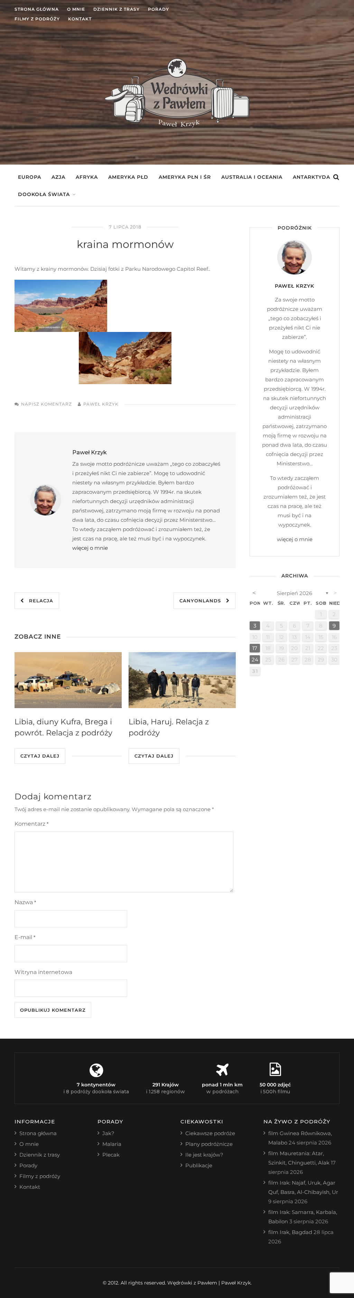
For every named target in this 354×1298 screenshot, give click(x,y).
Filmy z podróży (37, 18)
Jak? (108, 1133)
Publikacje (198, 1165)
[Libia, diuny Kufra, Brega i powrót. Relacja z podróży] (68, 680)
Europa (29, 177)
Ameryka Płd (128, 177)
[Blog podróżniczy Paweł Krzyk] (177, 125)
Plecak (111, 1154)
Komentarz (31, 823)
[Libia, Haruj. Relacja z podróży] (182, 680)
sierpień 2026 (294, 593)
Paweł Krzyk (101, 404)
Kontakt (80, 18)
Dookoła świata (44, 194)
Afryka (87, 177)
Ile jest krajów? (204, 1154)
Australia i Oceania (251, 177)
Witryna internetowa (43, 972)
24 (255, 659)
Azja (58, 177)
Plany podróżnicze (209, 1144)
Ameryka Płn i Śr (185, 177)
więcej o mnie (90, 548)
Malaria (111, 1144)
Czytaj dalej (39, 756)
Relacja (38, 600)
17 (254, 648)
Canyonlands (202, 600)
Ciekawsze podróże (210, 1133)
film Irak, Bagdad (290, 1232)
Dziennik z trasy (116, 9)
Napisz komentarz (46, 404)
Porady (158, 9)
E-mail (25, 937)
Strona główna (37, 9)
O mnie (76, 9)
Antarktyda (311, 177)
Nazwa (25, 902)
